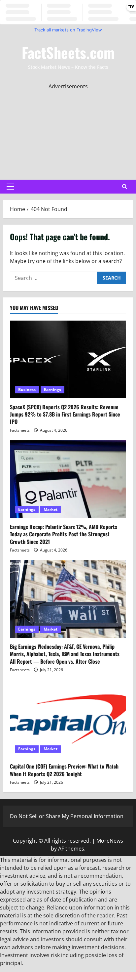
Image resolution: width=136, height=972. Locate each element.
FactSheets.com (68, 52)
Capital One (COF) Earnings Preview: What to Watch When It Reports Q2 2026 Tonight (64, 769)
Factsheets (20, 430)
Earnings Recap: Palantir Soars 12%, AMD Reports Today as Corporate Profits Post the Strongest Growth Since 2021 (63, 534)
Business (27, 389)
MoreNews (109, 840)
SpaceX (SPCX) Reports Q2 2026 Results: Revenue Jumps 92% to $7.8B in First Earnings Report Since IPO (65, 414)
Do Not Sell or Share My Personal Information (66, 816)
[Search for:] (53, 278)
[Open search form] (124, 186)
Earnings (52, 389)
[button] (10, 187)
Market (50, 509)
